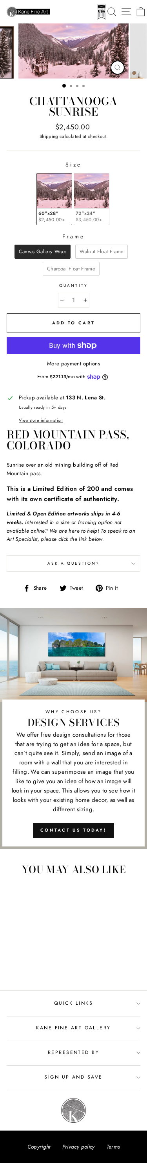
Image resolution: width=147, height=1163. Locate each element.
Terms (113, 1146)
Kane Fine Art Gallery (73, 1027)
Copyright (39, 1146)
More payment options (73, 363)
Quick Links (73, 1003)
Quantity (73, 285)
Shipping (49, 136)
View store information (41, 420)
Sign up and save (73, 1077)
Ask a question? (73, 563)
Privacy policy (78, 1146)
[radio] (54, 199)
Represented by (73, 1052)
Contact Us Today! (73, 830)
